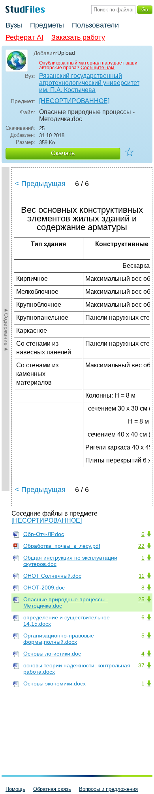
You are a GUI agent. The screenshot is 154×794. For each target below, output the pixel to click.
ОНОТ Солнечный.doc (52, 576)
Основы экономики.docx (54, 683)
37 (141, 665)
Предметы (47, 25)
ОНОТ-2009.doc (44, 587)
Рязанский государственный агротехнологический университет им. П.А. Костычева (89, 82)
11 (142, 576)
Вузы (14, 25)
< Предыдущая (40, 184)
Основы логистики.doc (52, 653)
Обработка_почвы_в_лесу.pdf (61, 546)
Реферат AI (24, 37)
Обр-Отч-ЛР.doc (43, 534)
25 (141, 599)
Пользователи (95, 25)
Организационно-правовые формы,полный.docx (58, 638)
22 (141, 546)
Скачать (63, 153)
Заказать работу (78, 37)
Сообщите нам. (98, 67)
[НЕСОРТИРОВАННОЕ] (74, 101)
